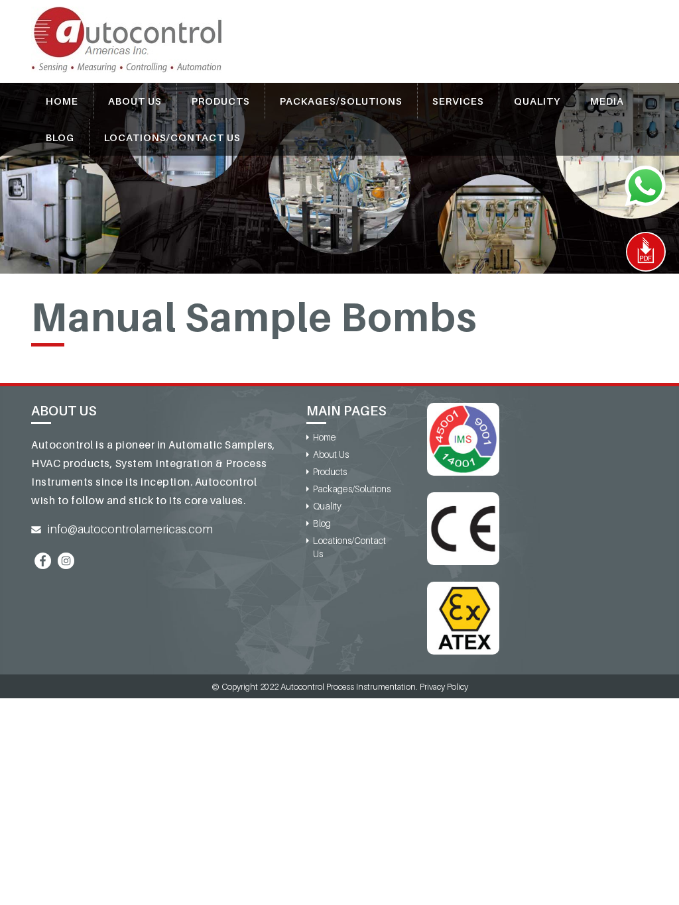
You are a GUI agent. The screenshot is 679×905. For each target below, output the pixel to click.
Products (221, 101)
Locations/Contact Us (172, 137)
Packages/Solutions (341, 101)
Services (458, 101)
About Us (135, 101)
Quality (537, 101)
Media (607, 101)
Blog (60, 137)
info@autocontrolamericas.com (130, 529)
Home (62, 101)
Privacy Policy (444, 686)
